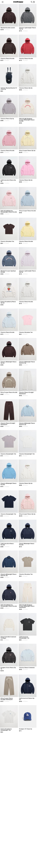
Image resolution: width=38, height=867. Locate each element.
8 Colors (25, 60)
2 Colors (7, 29)
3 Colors (6, 183)
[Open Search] (31, 2)
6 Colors (25, 89)
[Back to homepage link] (18, 2)
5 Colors (24, 334)
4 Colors (6, 60)
